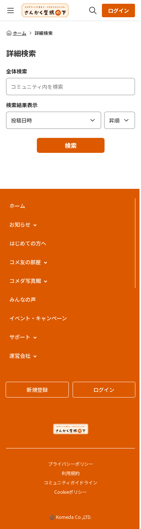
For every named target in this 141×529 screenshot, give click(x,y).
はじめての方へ (27, 243)
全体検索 (16, 71)
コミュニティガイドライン (70, 482)
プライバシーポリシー (70, 463)
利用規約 (71, 473)
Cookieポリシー (70, 492)
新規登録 (37, 389)
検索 (71, 145)
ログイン (118, 10)
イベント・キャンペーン (38, 318)
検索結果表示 (22, 105)
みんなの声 (22, 299)
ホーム (19, 33)
